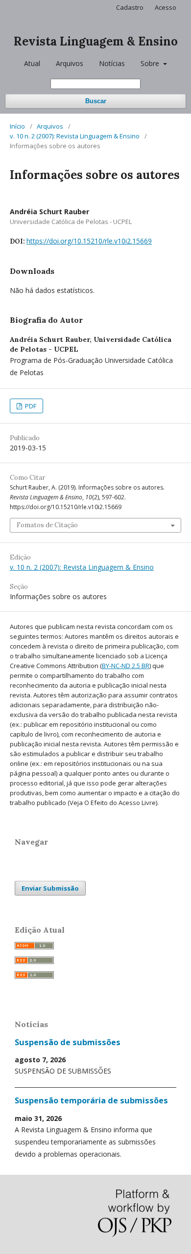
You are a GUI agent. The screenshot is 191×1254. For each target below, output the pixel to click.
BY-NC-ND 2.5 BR (125, 665)
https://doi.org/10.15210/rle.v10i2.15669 (89, 241)
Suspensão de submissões (67, 1042)
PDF (30, 406)
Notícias (112, 63)
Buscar (95, 101)
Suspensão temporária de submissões (91, 1100)
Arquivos (69, 63)
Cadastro (129, 7)
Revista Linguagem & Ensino (96, 41)
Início (17, 126)
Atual (32, 63)
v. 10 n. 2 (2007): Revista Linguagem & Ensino (75, 136)
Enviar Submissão (50, 888)
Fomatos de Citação (47, 525)
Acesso (165, 7)
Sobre (151, 63)
